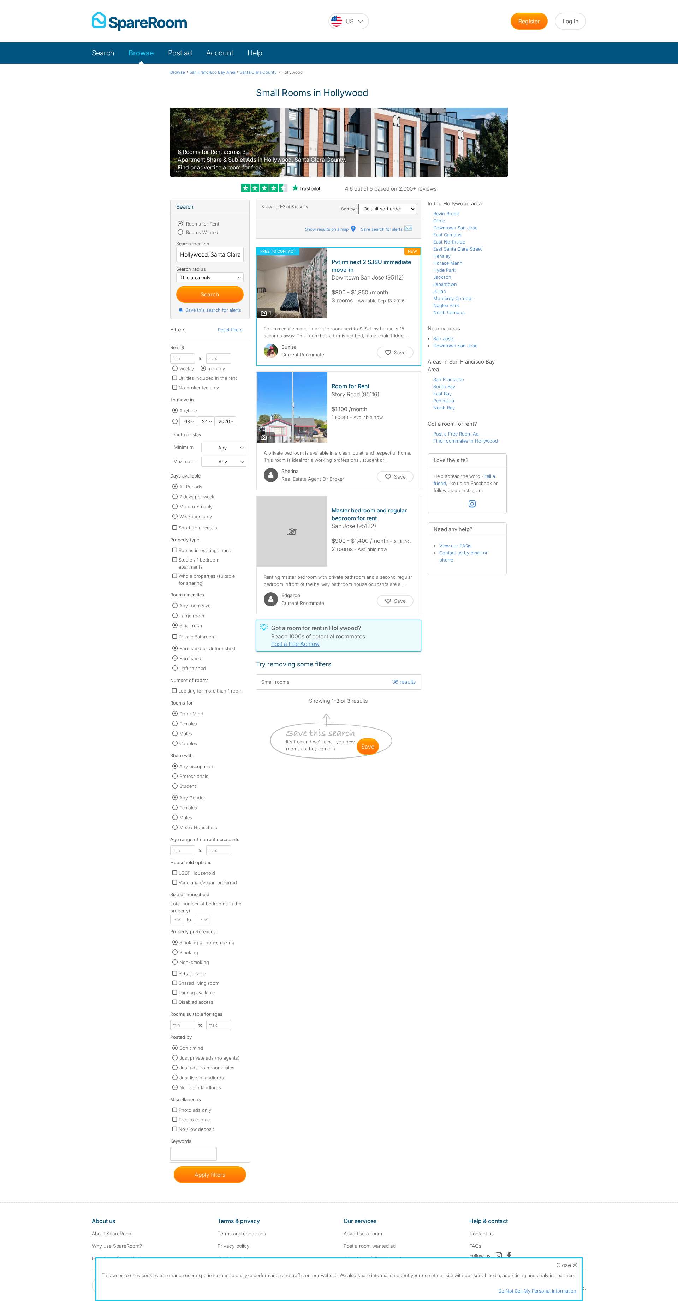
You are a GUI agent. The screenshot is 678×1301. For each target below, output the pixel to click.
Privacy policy (234, 1246)
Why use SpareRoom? (117, 1246)
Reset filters (230, 329)
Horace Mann (448, 263)
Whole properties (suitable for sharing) (207, 579)
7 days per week (196, 496)
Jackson (442, 277)
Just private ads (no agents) (209, 1058)
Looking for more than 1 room (210, 691)
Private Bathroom (197, 637)
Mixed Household (198, 827)
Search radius (191, 269)
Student (187, 786)
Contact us (481, 1233)
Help (255, 53)
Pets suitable (192, 973)
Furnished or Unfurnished (207, 648)
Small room (191, 625)
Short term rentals (198, 527)
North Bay (444, 407)
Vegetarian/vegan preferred (208, 882)
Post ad (180, 53)
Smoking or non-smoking (206, 942)
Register (529, 21)
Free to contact (195, 1119)
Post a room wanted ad (370, 1246)
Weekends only (195, 516)
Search (103, 53)
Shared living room (199, 983)
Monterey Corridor (453, 298)
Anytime (188, 410)
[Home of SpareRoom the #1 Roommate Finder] (139, 21)
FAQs (475, 1246)
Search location (192, 243)
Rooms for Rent (202, 224)
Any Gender (192, 798)
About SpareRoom (112, 1233)
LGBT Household (197, 873)
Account (219, 53)
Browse (141, 53)
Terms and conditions (242, 1233)
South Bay (444, 386)
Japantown (445, 284)
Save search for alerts (382, 229)
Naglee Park (446, 305)
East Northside (449, 242)
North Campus (449, 312)
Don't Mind (191, 714)
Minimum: (184, 447)
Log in (570, 21)
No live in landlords (200, 1087)
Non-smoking (194, 962)
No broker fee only (199, 387)
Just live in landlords (201, 1077)
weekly (186, 368)
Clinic (439, 220)
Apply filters (210, 1174)
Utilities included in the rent (208, 378)
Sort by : (349, 208)
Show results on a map (327, 229)
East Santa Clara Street (457, 249)
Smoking (188, 952)
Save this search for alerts (213, 310)
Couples (188, 743)
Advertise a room (363, 1233)
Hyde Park (444, 270)
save (367, 746)
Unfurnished (192, 668)
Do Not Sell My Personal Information (537, 1291)
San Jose (443, 338)
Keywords (180, 1142)
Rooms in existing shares (206, 550)
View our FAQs (455, 545)
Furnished (190, 658)
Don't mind (191, 1048)
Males (185, 733)
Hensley (442, 256)
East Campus (447, 235)
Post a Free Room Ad (456, 434)
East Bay (442, 393)
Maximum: (184, 461)
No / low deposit (196, 1129)
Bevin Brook (446, 213)
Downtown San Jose (455, 227)
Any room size (194, 605)
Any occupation (196, 766)
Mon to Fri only (196, 506)
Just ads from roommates (206, 1068)
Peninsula (443, 400)
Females (188, 723)
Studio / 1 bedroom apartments (199, 563)
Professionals (193, 776)
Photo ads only (195, 1110)
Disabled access (196, 1002)
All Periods (190, 487)
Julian (439, 291)
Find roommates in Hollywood (465, 441)
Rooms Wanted (201, 232)
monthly (216, 368)
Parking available (197, 992)
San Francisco (448, 379)
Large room (191, 615)
